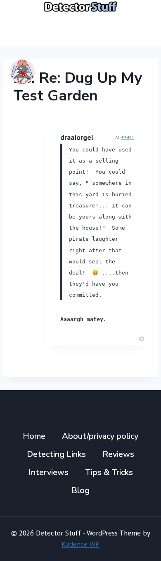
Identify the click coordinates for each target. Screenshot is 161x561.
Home (34, 436)
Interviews (48, 472)
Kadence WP (80, 544)
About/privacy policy (100, 436)
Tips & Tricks (109, 472)
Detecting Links (56, 454)
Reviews (118, 454)
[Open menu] (141, 29)
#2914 (127, 137)
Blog (80, 490)
